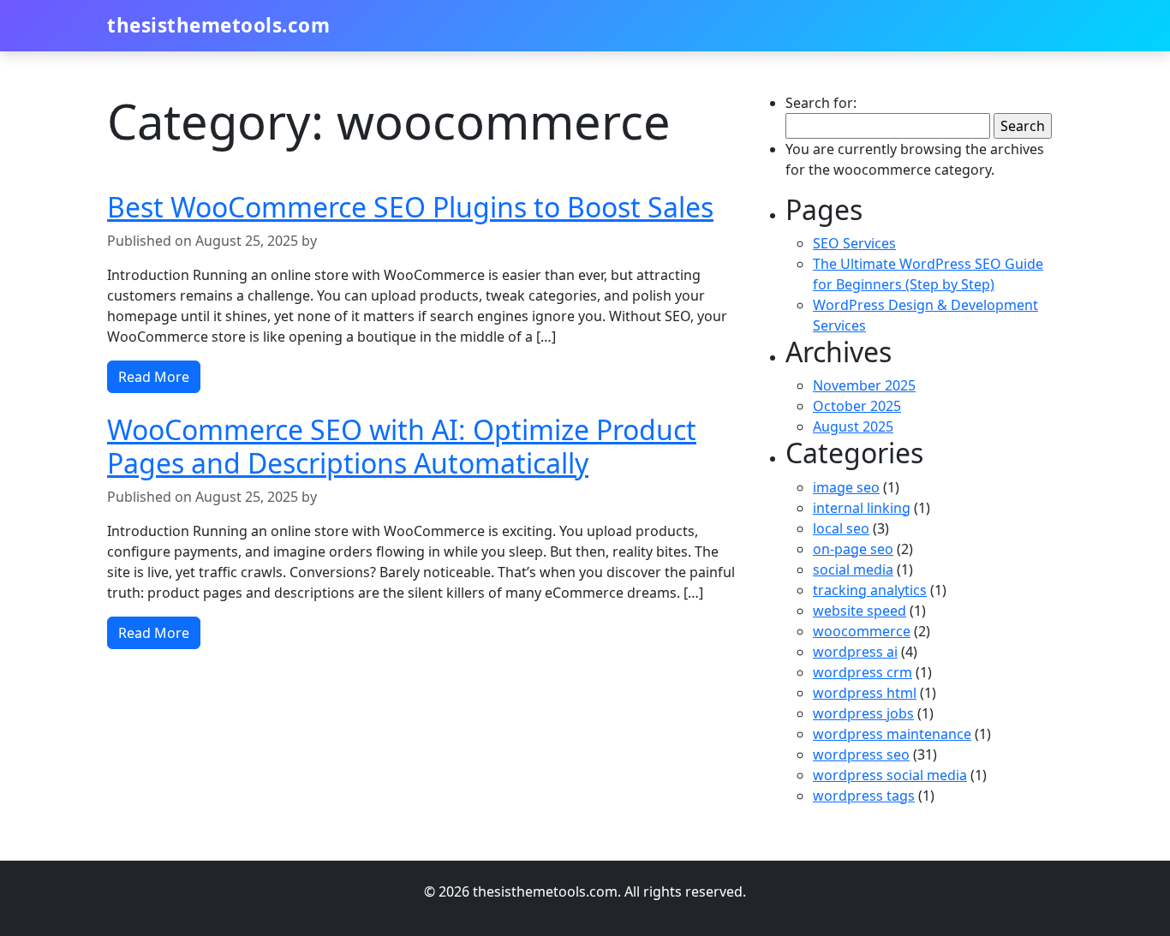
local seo (841, 528)
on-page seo (853, 549)
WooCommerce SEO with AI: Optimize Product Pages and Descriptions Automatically (401, 445)
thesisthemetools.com (218, 25)
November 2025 (864, 385)
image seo (846, 487)
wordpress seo (861, 754)
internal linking (861, 507)
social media (853, 569)
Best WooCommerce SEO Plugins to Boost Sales (410, 206)
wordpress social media (890, 775)
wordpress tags (864, 795)
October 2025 (857, 405)
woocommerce (861, 631)
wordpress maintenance (892, 733)
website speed (859, 610)
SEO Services (854, 243)
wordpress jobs (863, 713)
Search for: (821, 102)
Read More (153, 376)
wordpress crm (862, 672)
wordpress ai (855, 651)
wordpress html (864, 692)
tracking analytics (870, 590)
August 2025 (853, 426)
